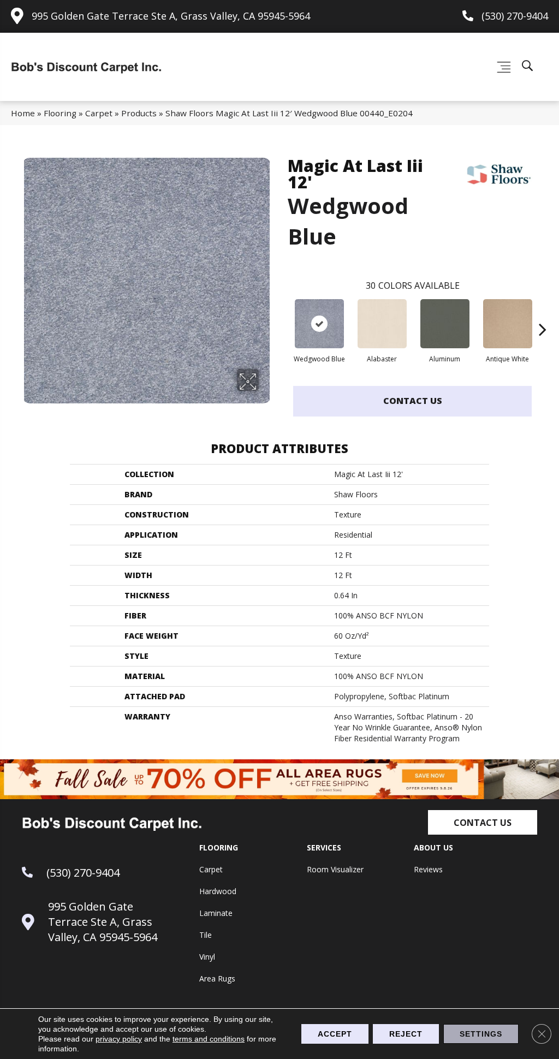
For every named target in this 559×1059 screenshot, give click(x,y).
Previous (282, 312)
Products (139, 113)
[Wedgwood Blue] (319, 323)
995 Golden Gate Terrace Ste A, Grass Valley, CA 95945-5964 (171, 15)
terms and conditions (209, 1038)
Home (23, 113)
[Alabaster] (382, 323)
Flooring (60, 113)
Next (542, 312)
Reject (406, 1034)
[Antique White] (507, 323)
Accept (335, 1034)
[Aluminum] (445, 323)
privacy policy (119, 1038)
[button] (482, 822)
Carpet (98, 113)
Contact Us (412, 401)
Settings (481, 1034)
